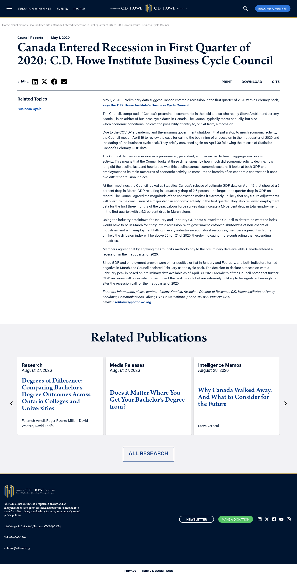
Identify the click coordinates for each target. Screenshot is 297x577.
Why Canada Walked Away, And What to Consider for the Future (235, 397)
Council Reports (40, 25)
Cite (276, 81)
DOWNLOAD (252, 81)
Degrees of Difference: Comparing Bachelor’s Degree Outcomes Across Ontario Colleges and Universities (56, 395)
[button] (35, 81)
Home (6, 25)
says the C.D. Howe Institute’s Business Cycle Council (146, 104)
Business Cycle (29, 108)
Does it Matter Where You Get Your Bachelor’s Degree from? (147, 400)
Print (227, 81)
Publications (20, 25)
